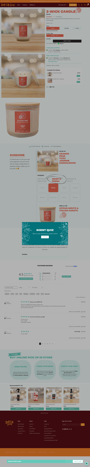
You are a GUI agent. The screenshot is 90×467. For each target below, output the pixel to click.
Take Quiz (45, 237)
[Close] (66, 223)
